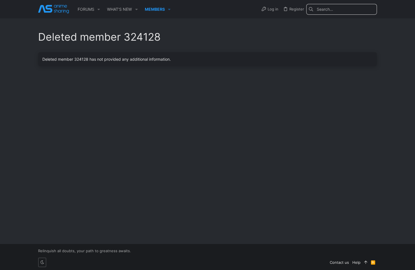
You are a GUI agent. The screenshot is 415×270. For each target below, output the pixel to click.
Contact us (339, 262)
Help (356, 262)
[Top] (365, 262)
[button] (98, 9)
